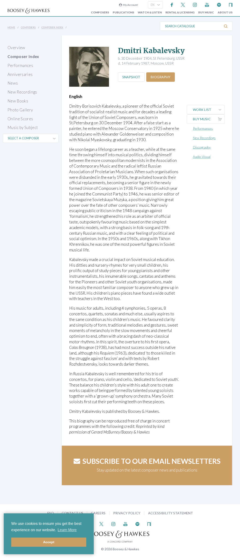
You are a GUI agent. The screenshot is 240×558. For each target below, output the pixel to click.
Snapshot (131, 77)
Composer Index (52, 27)
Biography (160, 77)
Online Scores (20, 118)
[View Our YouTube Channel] (207, 4)
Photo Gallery (20, 109)
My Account (130, 5)
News (13, 83)
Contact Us (72, 513)
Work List (202, 110)
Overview (16, 47)
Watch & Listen (150, 12)
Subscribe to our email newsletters (151, 461)
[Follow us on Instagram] (195, 4)
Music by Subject (23, 127)
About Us (225, 12)
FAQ (50, 513)
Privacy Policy (126, 513)
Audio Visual (201, 157)
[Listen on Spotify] (219, 4)
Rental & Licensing (180, 12)
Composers (100, 12)
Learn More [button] (67, 530)
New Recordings (22, 92)
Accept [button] (48, 542)
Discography (202, 147)
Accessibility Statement (170, 513)
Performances (20, 65)
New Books (18, 100)
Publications (123, 12)
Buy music (206, 12)
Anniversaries (20, 74)
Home (11, 27)
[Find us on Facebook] (172, 4)
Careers (98, 513)
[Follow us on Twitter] (183, 4)
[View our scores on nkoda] (230, 4)
